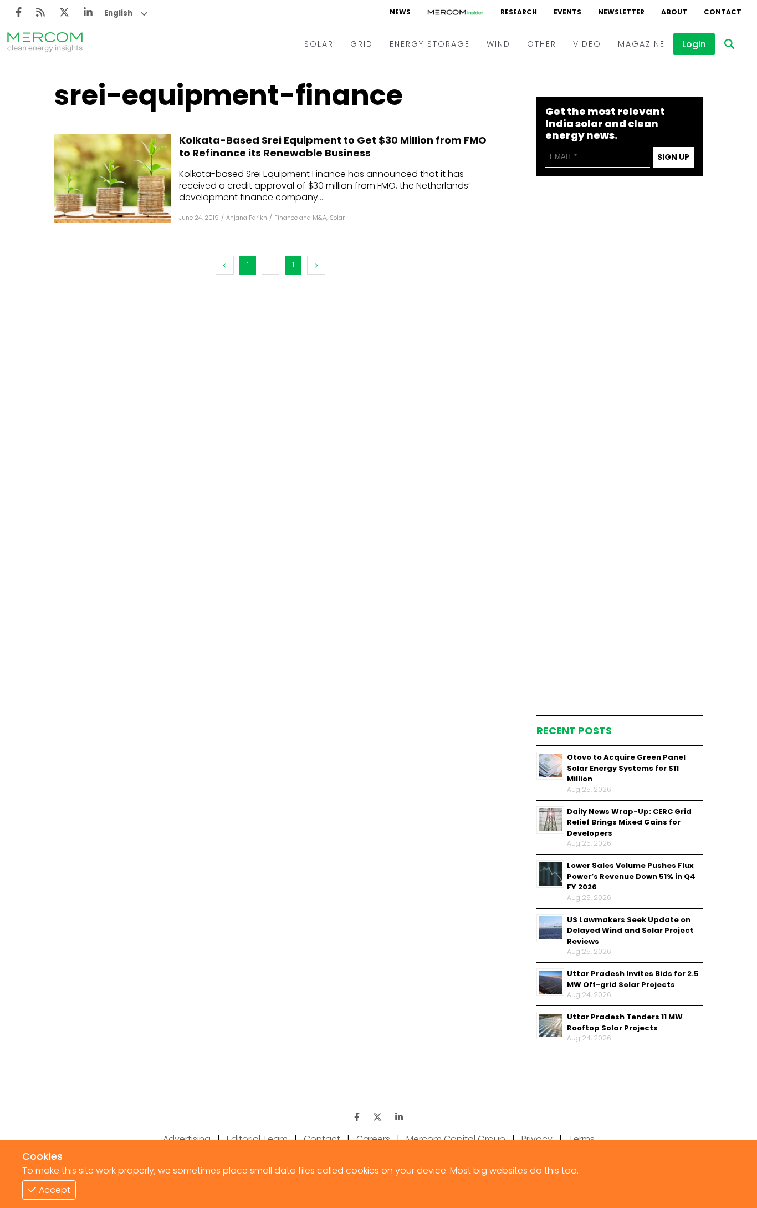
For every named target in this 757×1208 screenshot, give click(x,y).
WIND (498, 43)
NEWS (400, 12)
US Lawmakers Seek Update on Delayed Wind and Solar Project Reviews (630, 930)
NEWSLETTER (621, 12)
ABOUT (674, 12)
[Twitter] (64, 12)
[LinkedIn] (88, 12)
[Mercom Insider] (455, 12)
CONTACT (722, 12)
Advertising (187, 1139)
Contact (322, 1139)
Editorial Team (257, 1139)
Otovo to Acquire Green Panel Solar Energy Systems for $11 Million (626, 768)
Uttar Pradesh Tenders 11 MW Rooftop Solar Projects (625, 1022)
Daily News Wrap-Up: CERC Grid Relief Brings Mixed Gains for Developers (629, 822)
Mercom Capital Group (455, 1139)
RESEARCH (518, 12)
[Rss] (40, 12)
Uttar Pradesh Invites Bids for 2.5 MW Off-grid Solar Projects (633, 979)
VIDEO (587, 43)
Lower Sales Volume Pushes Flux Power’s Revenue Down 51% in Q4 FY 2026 (631, 876)
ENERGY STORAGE (430, 43)
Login (694, 44)
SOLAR (319, 43)
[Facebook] (18, 12)
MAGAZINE (641, 43)
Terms (582, 1139)
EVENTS (567, 12)
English (118, 13)
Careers (373, 1139)
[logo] (44, 43)
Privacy (537, 1139)
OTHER (541, 43)
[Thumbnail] (550, 766)
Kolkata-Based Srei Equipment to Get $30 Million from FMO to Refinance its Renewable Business (333, 147)
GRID (361, 43)
